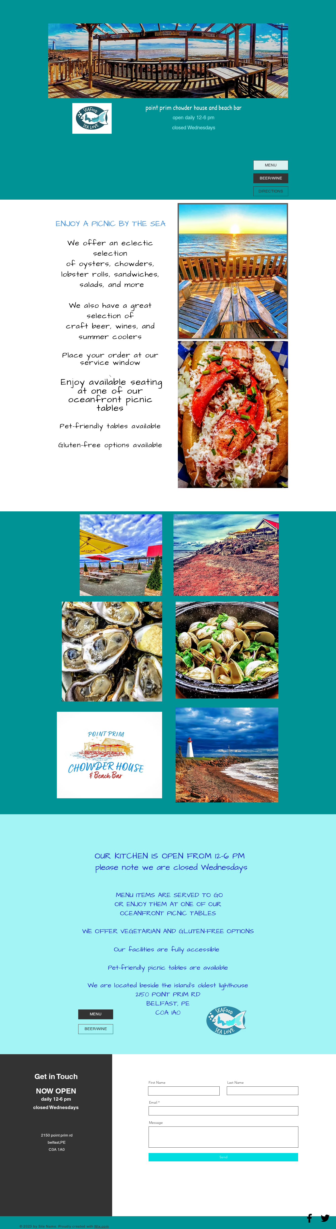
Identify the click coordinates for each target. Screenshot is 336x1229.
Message (156, 1122)
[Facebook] (309, 1218)
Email (153, 1102)
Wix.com (101, 1226)
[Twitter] (325, 1218)
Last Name (235, 1082)
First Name (157, 1082)
